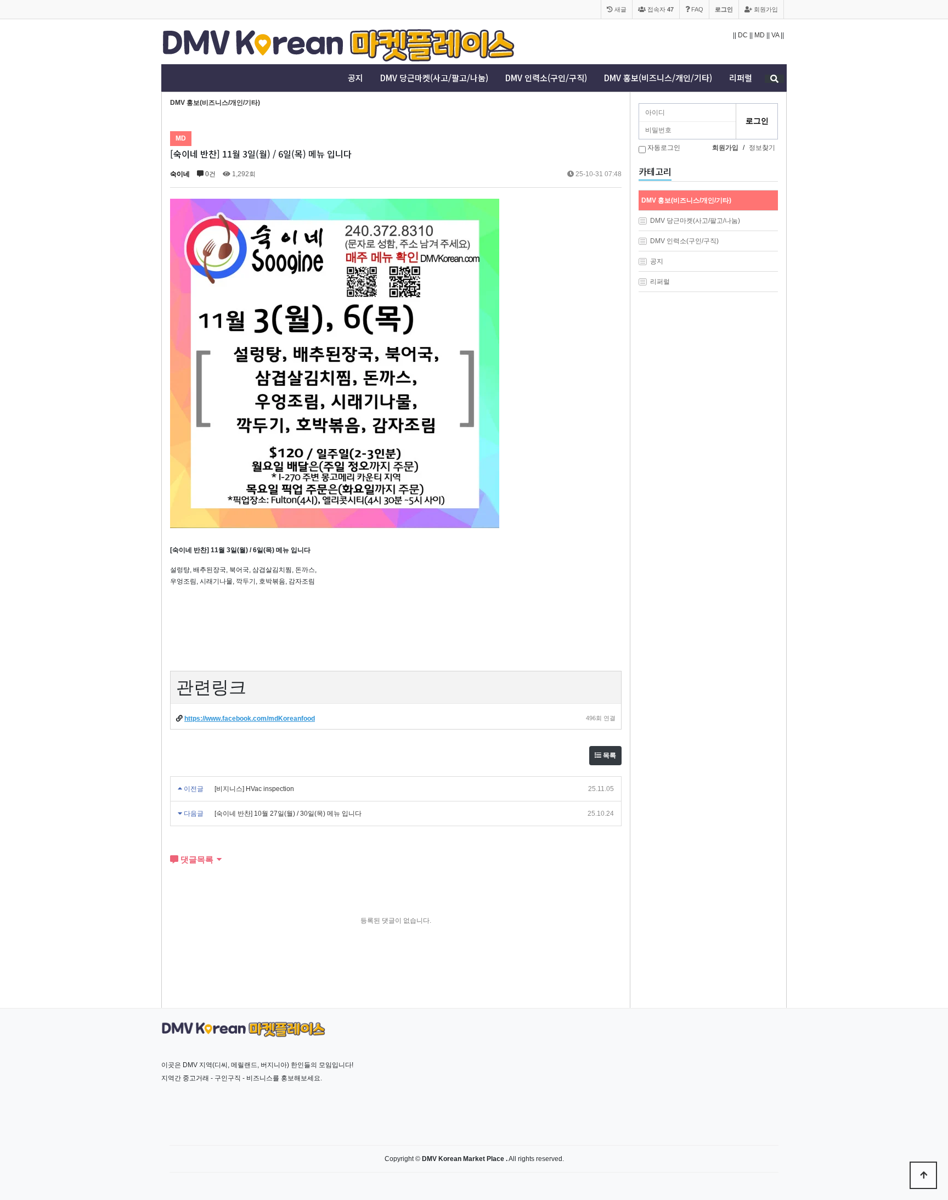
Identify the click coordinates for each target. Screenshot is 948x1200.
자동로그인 (663, 148)
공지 (355, 77)
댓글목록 (195, 859)
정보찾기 (762, 148)
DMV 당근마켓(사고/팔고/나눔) (434, 77)
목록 (608, 755)
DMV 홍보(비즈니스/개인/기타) (658, 77)
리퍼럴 (740, 77)
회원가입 (765, 9)
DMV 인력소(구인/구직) (546, 77)
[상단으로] (923, 1175)
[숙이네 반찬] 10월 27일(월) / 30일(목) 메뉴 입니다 (288, 813)
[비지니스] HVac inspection (254, 789)
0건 (210, 174)
